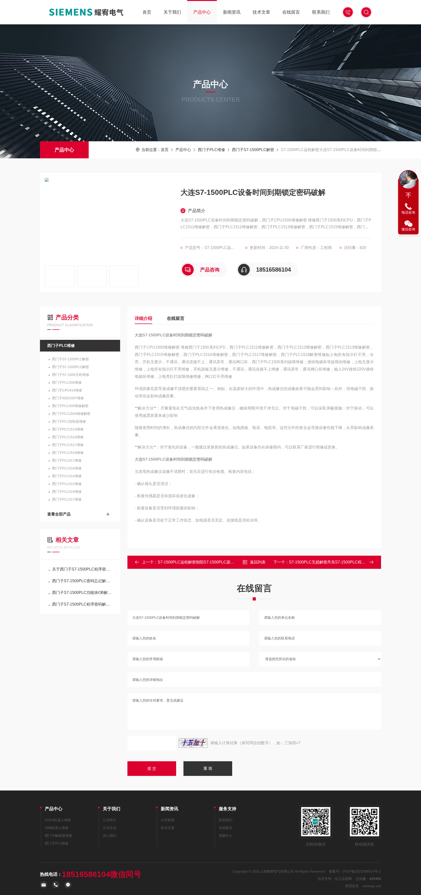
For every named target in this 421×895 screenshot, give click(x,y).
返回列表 (258, 562)
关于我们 (172, 12)
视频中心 (225, 836)
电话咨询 (408, 212)
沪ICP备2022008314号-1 (362, 871)
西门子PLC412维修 (67, 484)
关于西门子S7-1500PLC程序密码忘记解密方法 (82, 569)
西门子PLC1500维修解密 (71, 414)
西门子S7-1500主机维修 (70, 375)
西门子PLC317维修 (67, 499)
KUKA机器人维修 (58, 820)
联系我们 (321, 12)
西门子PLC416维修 (67, 468)
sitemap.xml (372, 886)
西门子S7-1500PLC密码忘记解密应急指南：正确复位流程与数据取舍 (82, 581)
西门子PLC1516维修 (68, 437)
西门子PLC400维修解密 (70, 406)
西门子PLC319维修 (67, 492)
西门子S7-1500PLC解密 (253, 150)
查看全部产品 (59, 514)
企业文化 (109, 828)
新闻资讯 (231, 12)
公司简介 (109, 820)
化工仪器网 (343, 879)
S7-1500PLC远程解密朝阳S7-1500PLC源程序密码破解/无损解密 (214, 562)
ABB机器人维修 (56, 828)
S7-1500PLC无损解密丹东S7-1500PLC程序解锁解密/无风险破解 (345, 562)
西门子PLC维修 (211, 150)
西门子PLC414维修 (67, 476)
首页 (147, 12)
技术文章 (261, 12)
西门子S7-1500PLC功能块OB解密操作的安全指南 (82, 592)
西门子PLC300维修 (67, 382)
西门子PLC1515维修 (68, 429)
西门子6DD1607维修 (68, 398)
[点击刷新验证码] (193, 743)
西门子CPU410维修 (67, 390)
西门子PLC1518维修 (68, 453)
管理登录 (352, 886)
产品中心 (202, 12)
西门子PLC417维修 (67, 460)
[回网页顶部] (408, 195)
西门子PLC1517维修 (68, 445)
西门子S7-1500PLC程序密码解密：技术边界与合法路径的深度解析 (82, 604)
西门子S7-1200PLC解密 (70, 359)
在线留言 (291, 12)
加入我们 (109, 836)
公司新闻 (167, 820)
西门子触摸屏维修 (58, 836)
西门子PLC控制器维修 (69, 421)
